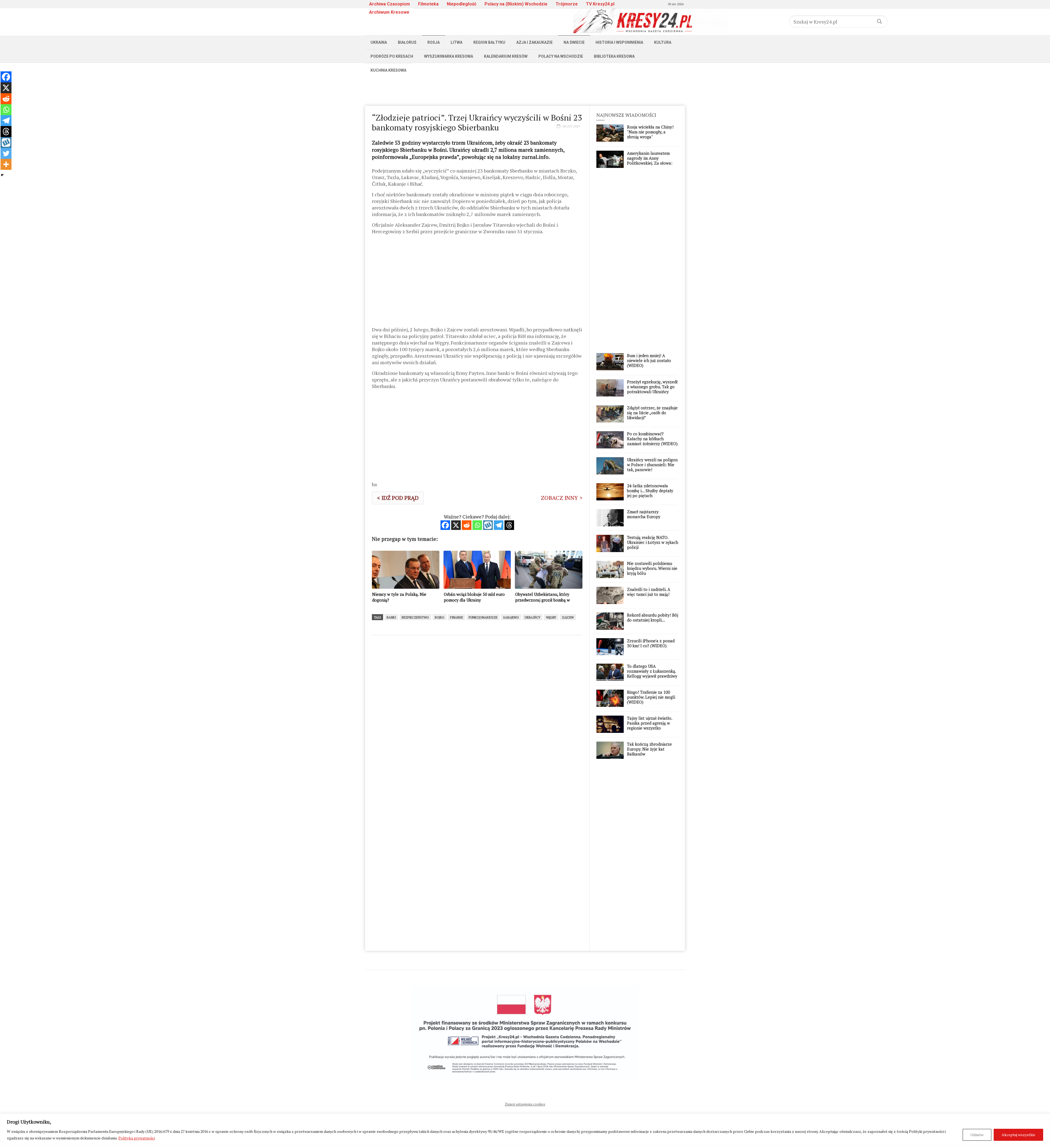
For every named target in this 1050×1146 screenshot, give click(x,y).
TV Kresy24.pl (600, 4)
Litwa (456, 42)
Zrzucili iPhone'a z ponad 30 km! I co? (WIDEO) (651, 643)
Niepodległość (461, 4)
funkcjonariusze (483, 617)
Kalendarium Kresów (505, 56)
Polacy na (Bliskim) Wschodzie (516, 4)
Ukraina (379, 42)
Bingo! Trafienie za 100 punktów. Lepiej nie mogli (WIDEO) (651, 697)
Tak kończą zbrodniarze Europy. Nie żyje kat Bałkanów (649, 749)
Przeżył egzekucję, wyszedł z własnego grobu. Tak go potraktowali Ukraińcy (652, 386)
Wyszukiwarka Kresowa (448, 56)
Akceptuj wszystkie (1018, 1134)
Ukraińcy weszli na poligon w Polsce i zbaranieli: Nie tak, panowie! (652, 464)
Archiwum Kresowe (389, 12)
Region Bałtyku (489, 42)
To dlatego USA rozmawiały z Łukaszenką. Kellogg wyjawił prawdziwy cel (652, 673)
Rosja (433, 42)
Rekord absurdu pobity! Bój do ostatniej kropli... (652, 617)
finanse (456, 617)
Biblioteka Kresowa (614, 56)
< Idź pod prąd (398, 497)
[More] (6, 164)
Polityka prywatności (136, 1138)
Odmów (977, 1134)
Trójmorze (567, 4)
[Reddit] (466, 525)
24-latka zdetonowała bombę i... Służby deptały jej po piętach (650, 490)
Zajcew (568, 617)
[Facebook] (445, 525)
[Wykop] (488, 525)
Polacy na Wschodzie (560, 56)
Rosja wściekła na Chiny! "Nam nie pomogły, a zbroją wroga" (650, 131)
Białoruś (407, 42)
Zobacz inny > (561, 497)
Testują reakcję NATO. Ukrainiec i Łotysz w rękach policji (652, 542)
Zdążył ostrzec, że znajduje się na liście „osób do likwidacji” (652, 412)
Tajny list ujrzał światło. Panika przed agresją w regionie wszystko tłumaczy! (649, 725)
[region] (525, 1129)
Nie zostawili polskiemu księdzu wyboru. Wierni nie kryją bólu (652, 568)
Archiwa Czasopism (389, 4)
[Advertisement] (525, 89)
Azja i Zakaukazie (534, 42)
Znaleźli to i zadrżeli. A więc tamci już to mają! (648, 592)
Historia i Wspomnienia (619, 42)
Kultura (662, 42)
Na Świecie (574, 42)
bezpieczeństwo (415, 617)
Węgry (551, 617)
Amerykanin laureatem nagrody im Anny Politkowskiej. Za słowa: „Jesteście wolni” (649, 160)
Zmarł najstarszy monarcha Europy (643, 514)
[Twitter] (6, 153)
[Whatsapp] (477, 525)
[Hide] (2, 175)
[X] (456, 525)
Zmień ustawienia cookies (525, 1104)
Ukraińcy (532, 617)
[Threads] (509, 525)
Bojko (439, 617)
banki (391, 617)
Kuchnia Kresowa (388, 70)
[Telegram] (498, 525)
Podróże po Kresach (392, 56)
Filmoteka (428, 4)
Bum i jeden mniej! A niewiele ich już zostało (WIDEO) (649, 360)
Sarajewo (511, 617)
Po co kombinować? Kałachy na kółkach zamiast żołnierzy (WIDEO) (652, 438)
